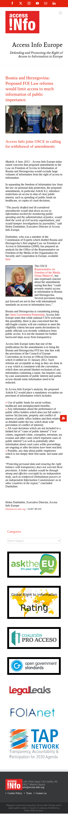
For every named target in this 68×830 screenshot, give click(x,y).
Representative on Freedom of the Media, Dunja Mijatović (47, 272)
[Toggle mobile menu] (61, 13)
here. (8, 259)
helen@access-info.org (15, 509)
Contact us (41, 793)
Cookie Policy (15, 793)
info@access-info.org (33, 787)
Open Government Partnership (27, 314)
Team (29, 793)
